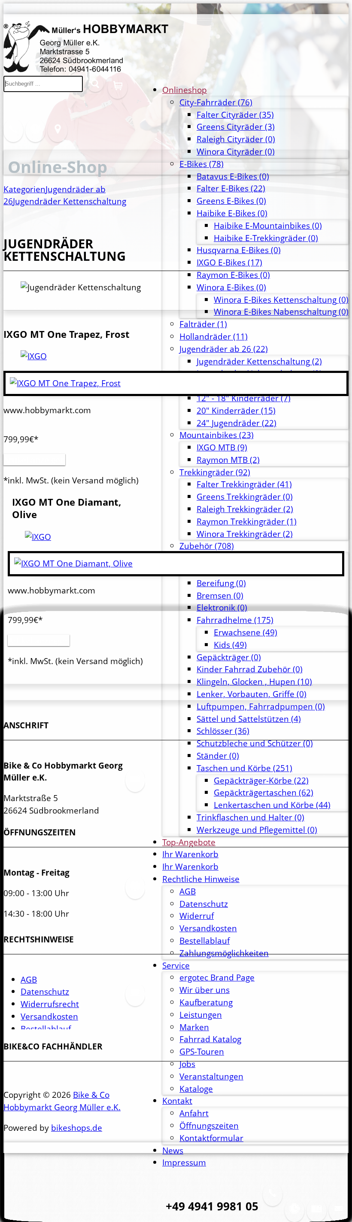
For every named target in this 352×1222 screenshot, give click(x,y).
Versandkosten (208, 928)
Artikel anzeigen (34, 459)
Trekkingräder (214, 472)
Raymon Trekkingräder (247, 521)
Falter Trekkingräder (244, 484)
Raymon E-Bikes (233, 274)
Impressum (184, 1162)
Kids (230, 644)
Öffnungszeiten (209, 1125)
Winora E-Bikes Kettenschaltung (281, 299)
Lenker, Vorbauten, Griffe (251, 694)
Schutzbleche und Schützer (255, 743)
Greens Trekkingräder (245, 496)
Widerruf (196, 915)
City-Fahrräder (215, 102)
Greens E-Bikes (231, 200)
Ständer (218, 755)
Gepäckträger (229, 657)
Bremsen (220, 595)
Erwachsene (245, 632)
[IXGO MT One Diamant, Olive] (38, 536)
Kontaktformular (211, 1138)
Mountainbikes (216, 435)
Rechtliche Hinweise (201, 879)
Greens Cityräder (236, 126)
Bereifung (221, 583)
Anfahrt (194, 1113)
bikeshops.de (76, 1127)
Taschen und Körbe (244, 768)
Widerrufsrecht (50, 1004)
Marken (194, 1027)
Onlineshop (184, 89)
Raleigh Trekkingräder (245, 509)
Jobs (187, 1064)
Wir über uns (204, 989)
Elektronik (222, 607)
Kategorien (24, 189)
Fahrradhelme (235, 620)
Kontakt (177, 1100)
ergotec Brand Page (217, 977)
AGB (187, 891)
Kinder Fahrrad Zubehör (250, 669)
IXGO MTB (222, 447)
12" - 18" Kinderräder (244, 398)
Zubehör (206, 545)
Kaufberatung (206, 1002)
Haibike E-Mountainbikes (268, 225)
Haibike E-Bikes (232, 213)
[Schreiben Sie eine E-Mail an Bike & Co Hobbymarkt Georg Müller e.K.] (339, 1215)
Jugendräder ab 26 (223, 349)
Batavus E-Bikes (233, 176)
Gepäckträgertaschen (263, 792)
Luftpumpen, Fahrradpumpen (261, 706)
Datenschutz (203, 903)
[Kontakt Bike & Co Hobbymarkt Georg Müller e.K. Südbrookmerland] (13, 135)
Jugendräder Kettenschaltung (259, 361)
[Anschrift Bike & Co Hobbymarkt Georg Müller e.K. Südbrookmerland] (316, 1215)
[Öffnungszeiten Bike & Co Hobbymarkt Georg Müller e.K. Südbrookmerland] (294, 1215)
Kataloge (196, 1088)
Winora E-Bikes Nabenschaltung (281, 311)
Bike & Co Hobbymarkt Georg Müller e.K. (62, 1101)
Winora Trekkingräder (245, 533)
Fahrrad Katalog (210, 1039)
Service (176, 965)
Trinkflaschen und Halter (250, 817)
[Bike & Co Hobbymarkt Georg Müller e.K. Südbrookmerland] (85, 69)
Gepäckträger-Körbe (261, 780)
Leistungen (200, 1014)
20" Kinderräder (236, 410)
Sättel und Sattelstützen (249, 718)
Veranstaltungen (211, 1076)
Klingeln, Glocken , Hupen (254, 681)
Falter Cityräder (235, 114)
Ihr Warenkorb (190, 854)
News (172, 1150)
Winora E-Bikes (231, 287)
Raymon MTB (228, 459)
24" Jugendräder (236, 423)
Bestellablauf (46, 1028)
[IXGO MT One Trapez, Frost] (34, 356)
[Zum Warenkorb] (117, 92)
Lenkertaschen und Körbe (272, 805)
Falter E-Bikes (231, 188)
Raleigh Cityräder (236, 139)
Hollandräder (213, 336)
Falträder (203, 324)
